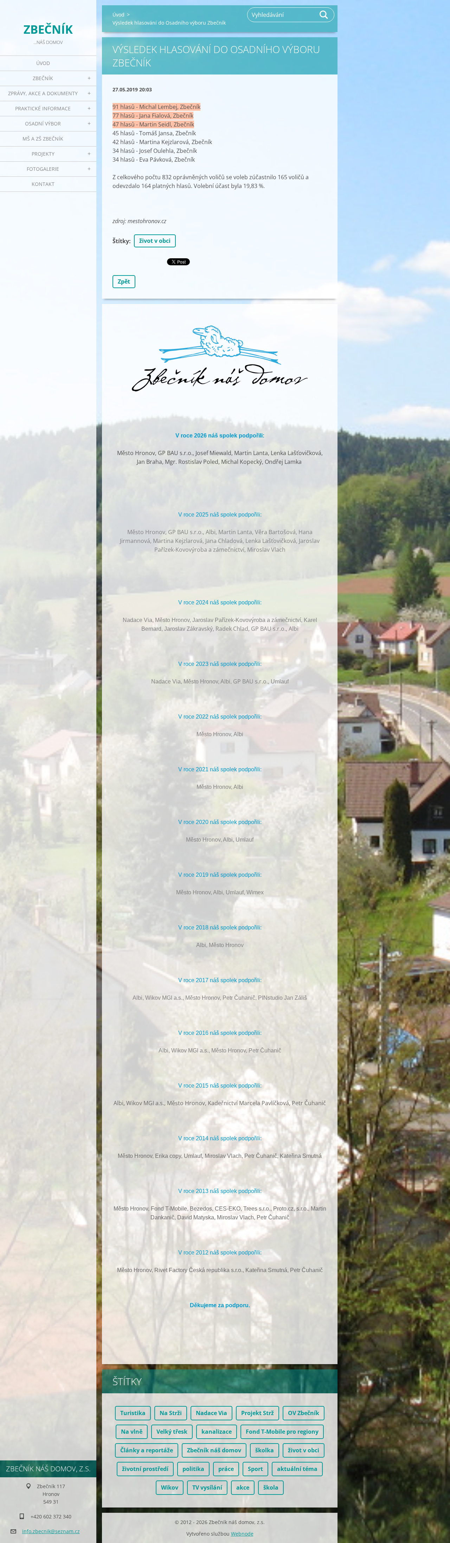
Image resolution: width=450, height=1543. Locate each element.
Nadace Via (211, 1413)
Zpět (124, 281)
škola (270, 1487)
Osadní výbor (43, 123)
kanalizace (216, 1431)
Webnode (242, 1533)
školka (264, 1450)
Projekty (43, 153)
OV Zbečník (303, 1413)
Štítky (120, 241)
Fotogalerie (43, 169)
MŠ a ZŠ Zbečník (42, 138)
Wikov (169, 1487)
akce (242, 1487)
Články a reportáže (146, 1450)
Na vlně (131, 1431)
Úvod (43, 63)
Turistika (133, 1413)
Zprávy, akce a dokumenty (43, 93)
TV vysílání (207, 1487)
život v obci (155, 241)
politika (193, 1469)
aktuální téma (297, 1469)
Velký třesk (171, 1431)
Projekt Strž (257, 1413)
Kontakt (43, 184)
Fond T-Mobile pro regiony (282, 1431)
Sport (255, 1469)
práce (226, 1469)
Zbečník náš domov (214, 1450)
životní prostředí (145, 1469)
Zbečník (43, 78)
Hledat (324, 14)
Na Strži (171, 1413)
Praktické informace (43, 108)
